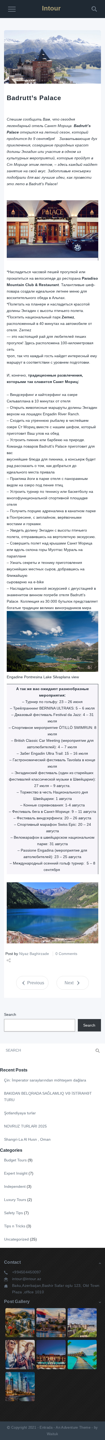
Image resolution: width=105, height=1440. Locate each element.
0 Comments (66, 953)
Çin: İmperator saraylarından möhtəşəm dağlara (45, 1080)
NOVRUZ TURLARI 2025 (25, 1126)
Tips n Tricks (14, 1226)
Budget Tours (15, 1160)
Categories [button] (11, 1150)
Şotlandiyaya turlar (20, 1113)
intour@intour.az (26, 1279)
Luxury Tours (15, 1199)
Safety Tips (13, 1213)
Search (10, 1014)
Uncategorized (16, 1239)
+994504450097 (26, 1272)
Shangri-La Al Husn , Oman (27, 1139)
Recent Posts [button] (13, 1070)
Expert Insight (15, 1173)
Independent (15, 1186)
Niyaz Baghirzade (34, 953)
